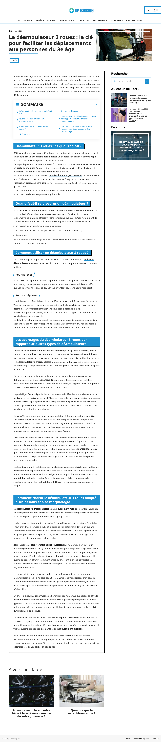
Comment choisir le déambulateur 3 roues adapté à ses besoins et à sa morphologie (76, 129)
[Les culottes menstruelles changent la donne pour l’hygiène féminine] (119, 115)
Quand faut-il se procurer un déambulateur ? (31, 119)
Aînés (14, 60)
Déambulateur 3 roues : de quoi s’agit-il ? (35, 112)
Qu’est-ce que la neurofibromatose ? (81, 711)
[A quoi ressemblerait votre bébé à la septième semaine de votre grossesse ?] (31, 690)
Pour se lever (27, 134)
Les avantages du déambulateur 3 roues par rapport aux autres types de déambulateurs (78, 118)
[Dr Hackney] (80, 9)
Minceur (129, 138)
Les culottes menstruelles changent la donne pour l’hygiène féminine (138, 115)
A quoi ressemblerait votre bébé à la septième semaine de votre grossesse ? (31, 713)
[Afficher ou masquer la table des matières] (70, 104)
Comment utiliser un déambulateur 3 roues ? (35, 127)
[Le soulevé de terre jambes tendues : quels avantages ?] (119, 100)
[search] (149, 10)
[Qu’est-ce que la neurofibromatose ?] (81, 690)
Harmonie (132, 96)
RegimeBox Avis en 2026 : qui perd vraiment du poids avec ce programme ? (131, 146)
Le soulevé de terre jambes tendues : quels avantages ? (140, 100)
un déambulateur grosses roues (65, 175)
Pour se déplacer (71, 111)
